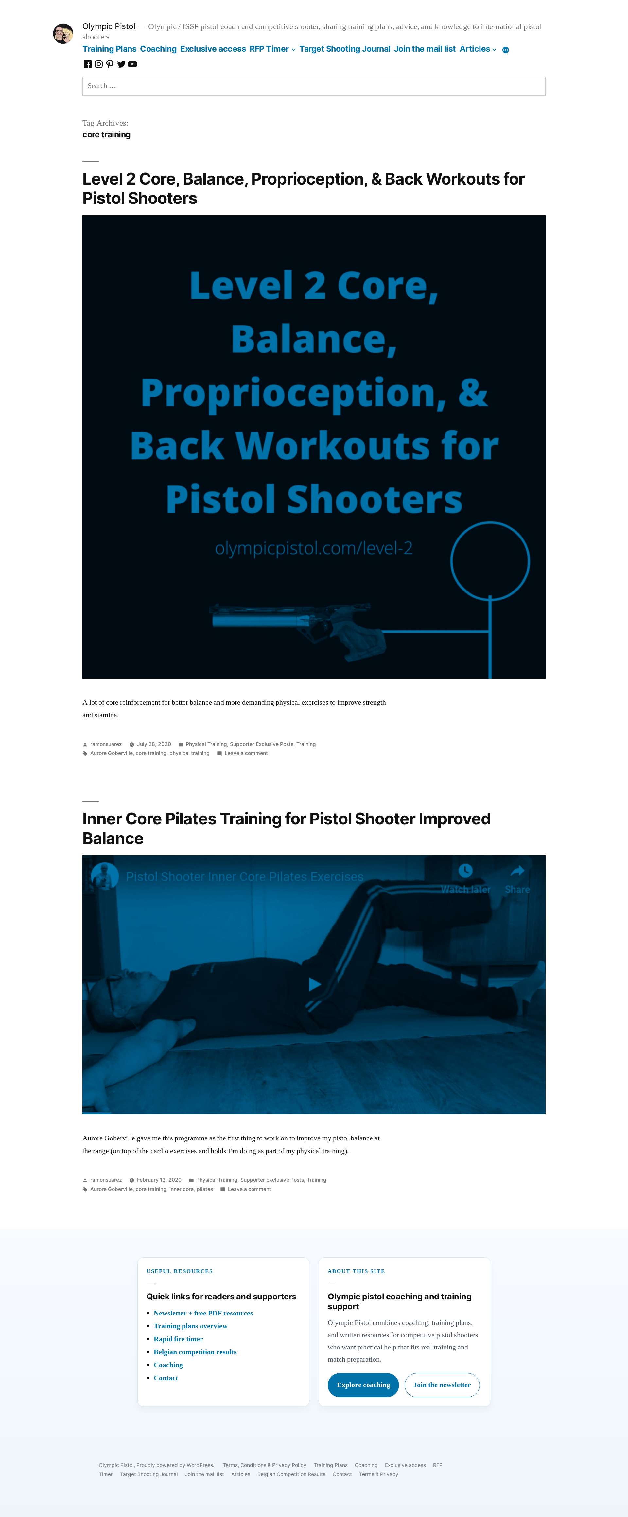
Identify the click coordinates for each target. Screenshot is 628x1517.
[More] (506, 50)
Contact (166, 1378)
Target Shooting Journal (345, 49)
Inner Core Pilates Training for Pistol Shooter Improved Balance (286, 828)
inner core (181, 1189)
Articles (475, 49)
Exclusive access (213, 49)
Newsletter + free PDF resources (203, 1313)
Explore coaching (363, 1384)
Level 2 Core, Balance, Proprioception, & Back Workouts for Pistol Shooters (303, 188)
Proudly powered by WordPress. (176, 1465)
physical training (189, 753)
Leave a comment (246, 753)
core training (151, 753)
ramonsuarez (106, 744)
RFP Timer (269, 49)
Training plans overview (191, 1326)
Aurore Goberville (111, 753)
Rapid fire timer (178, 1339)
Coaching (158, 49)
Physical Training (206, 744)
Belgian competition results (195, 1352)
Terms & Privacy (378, 1474)
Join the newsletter (442, 1384)
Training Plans (109, 49)
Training (306, 744)
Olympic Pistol (108, 26)
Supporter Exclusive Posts (261, 744)
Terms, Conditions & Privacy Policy (264, 1465)
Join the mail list (425, 49)
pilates (205, 1189)
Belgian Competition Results (291, 1474)
